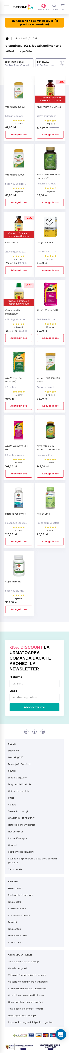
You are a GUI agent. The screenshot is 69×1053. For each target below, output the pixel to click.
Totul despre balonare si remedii (25, 1008)
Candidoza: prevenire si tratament (26, 995)
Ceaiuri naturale (17, 908)
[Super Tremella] (19, 567)
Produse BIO (14, 901)
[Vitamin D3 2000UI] (19, 92)
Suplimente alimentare (20, 895)
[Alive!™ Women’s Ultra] (50, 295)
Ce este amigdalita (18, 968)
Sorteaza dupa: (14, 62)
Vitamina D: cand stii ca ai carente (27, 975)
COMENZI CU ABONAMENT (21, 818)
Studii (11, 797)
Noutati (12, 770)
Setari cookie (15, 869)
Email (13, 691)
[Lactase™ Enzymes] (19, 499)
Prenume (16, 677)
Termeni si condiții (18, 811)
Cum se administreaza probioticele (27, 988)
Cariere (12, 804)
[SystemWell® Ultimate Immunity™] (50, 160)
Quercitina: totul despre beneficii (25, 1002)
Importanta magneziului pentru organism (30, 1022)
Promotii (12, 922)
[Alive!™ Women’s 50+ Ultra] (19, 431)
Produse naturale (17, 935)
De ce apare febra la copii (22, 1015)
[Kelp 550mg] (50, 499)
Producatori (14, 928)
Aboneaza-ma (34, 707)
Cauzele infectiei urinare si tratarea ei (28, 981)
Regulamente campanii (21, 851)
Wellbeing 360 (15, 757)
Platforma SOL (15, 831)
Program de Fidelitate (19, 784)
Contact (12, 845)
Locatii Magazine (17, 777)
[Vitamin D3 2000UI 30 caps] (50, 363)
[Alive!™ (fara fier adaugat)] (19, 363)
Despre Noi (13, 750)
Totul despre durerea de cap (23, 961)
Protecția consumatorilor (21, 824)
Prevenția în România (19, 764)
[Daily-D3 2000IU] (50, 228)
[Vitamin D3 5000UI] (19, 160)
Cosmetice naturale (19, 915)
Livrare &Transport (18, 838)
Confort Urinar (15, 942)
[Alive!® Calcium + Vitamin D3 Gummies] (50, 431)
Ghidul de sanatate (18, 791)
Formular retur (15, 888)
